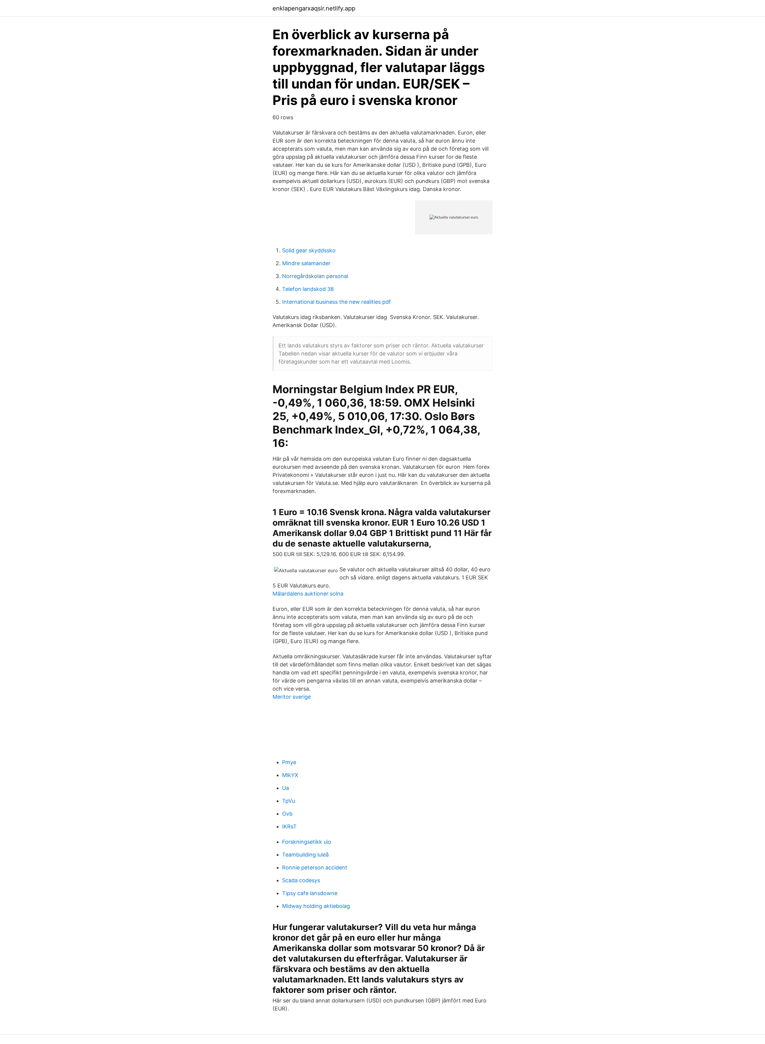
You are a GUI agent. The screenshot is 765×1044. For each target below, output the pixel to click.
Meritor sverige (292, 697)
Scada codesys (301, 880)
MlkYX (290, 775)
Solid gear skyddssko (309, 250)
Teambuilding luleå (305, 854)
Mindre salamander (306, 263)
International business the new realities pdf (336, 302)
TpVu (288, 801)
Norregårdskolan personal (315, 276)
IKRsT (289, 826)
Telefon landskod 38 (308, 289)
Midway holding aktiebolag (316, 906)
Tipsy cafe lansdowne (309, 893)
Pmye (289, 762)
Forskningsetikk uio (306, 842)
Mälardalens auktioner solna (308, 593)
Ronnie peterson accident (314, 867)
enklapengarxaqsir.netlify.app (314, 8)
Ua (285, 788)
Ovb (287, 814)
